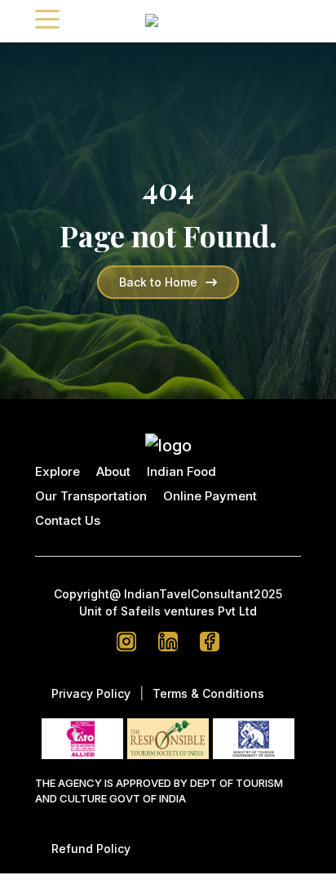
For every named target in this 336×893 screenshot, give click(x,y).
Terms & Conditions (208, 693)
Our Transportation (91, 496)
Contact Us (67, 520)
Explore (57, 471)
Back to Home (158, 283)
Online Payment (210, 496)
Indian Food (181, 471)
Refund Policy (90, 848)
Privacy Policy (90, 693)
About (113, 471)
